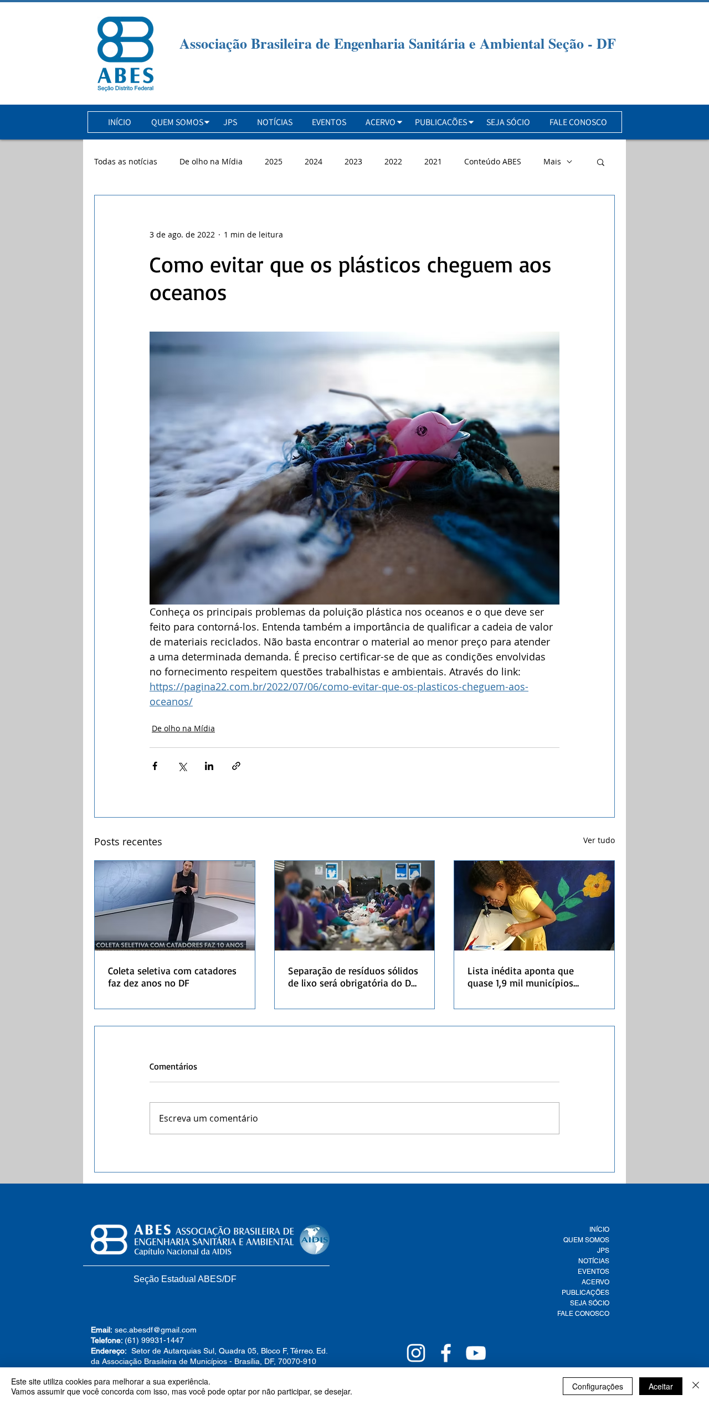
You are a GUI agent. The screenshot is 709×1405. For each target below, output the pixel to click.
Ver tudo (599, 840)
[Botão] (125, 54)
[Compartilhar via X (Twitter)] (182, 766)
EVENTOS (593, 1271)
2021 (433, 161)
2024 (313, 161)
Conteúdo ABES (492, 161)
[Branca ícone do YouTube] (476, 1353)
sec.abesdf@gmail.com (156, 1329)
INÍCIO (599, 1229)
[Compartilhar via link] (236, 766)
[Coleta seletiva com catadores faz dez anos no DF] (175, 906)
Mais (552, 161)
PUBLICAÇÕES (585, 1292)
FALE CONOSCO (583, 1314)
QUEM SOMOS (586, 1240)
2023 (353, 161)
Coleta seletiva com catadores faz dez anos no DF (172, 976)
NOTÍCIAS (593, 1261)
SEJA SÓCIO (589, 1303)
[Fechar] (695, 1386)
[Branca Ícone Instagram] (416, 1353)
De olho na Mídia (211, 161)
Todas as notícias (125, 161)
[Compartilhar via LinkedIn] (209, 766)
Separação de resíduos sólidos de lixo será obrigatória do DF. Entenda (353, 976)
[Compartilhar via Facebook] (155, 766)
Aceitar (661, 1386)
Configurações (597, 1386)
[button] (177, 122)
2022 (393, 161)
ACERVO (595, 1282)
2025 (273, 161)
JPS (603, 1250)
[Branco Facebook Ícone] (446, 1353)
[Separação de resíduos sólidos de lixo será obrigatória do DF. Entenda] (355, 906)
